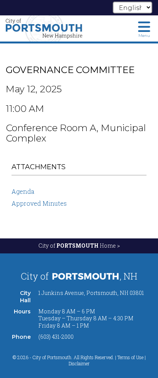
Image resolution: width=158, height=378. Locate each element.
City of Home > (79, 245)
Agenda (23, 191)
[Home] (44, 28)
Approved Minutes (39, 203)
